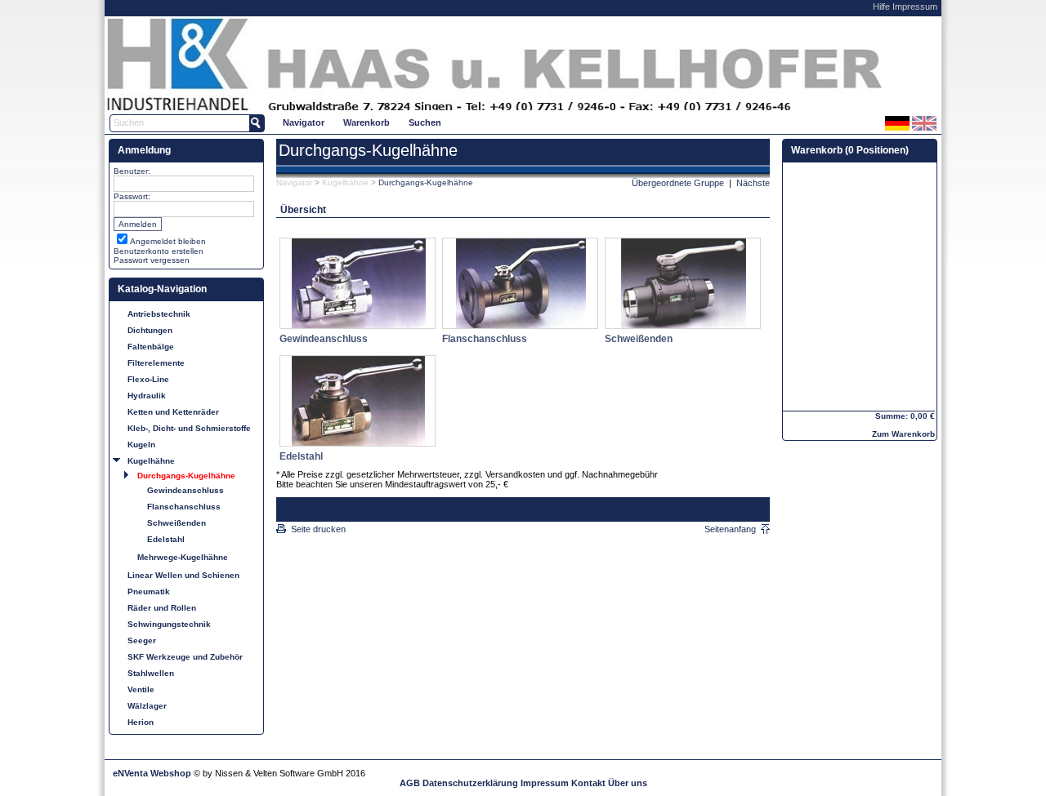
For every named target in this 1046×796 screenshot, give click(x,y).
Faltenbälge (150, 346)
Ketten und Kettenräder (173, 411)
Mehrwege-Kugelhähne (182, 557)
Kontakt (588, 783)
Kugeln (141, 444)
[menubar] (362, 122)
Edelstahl (166, 539)
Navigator (303, 122)
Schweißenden (176, 522)
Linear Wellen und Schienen (183, 575)
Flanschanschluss (184, 506)
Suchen (425, 122)
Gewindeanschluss (185, 490)
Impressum (914, 6)
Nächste (753, 183)
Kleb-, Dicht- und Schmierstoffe (189, 428)
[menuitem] (303, 122)
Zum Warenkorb (903, 433)
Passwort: (132, 196)
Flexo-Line (148, 379)
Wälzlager (147, 705)
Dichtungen (149, 330)
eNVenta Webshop (152, 773)
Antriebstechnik (158, 313)
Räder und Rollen (161, 607)
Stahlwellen (150, 673)
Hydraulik (146, 395)
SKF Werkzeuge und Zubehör (185, 656)
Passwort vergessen (152, 260)
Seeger (141, 640)
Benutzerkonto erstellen (158, 251)
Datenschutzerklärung (470, 783)
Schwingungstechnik (169, 624)
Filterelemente (156, 362)
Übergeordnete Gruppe (678, 183)
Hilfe (881, 6)
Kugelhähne (151, 460)
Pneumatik (148, 591)
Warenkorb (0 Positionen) (850, 150)
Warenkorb (366, 122)
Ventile (140, 689)
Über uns (627, 783)
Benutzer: (132, 171)
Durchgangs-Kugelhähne (186, 475)
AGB (410, 783)
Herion (140, 722)
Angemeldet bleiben (168, 241)
